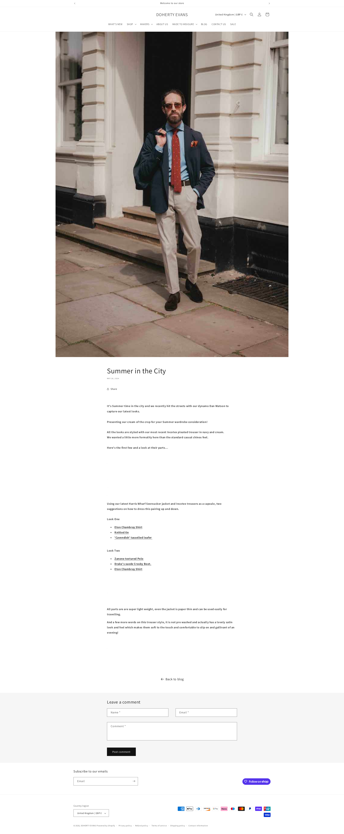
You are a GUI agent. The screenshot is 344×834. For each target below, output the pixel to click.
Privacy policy (125, 825)
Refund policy (141, 825)
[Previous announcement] (75, 3)
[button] (131, 24)
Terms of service (159, 825)
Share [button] (114, 389)
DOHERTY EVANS (88, 826)
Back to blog (175, 679)
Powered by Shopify (106, 826)
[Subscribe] (134, 781)
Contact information (198, 825)
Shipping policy (177, 825)
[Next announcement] (269, 3)
